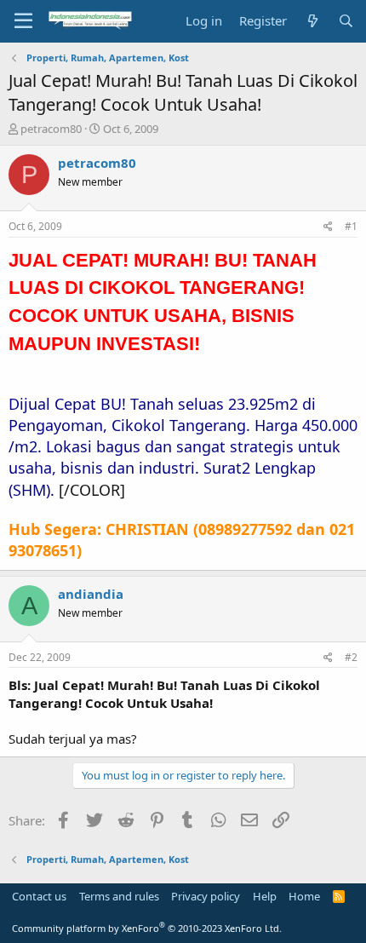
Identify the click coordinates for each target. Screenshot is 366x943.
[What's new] (312, 21)
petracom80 (51, 128)
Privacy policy (205, 896)
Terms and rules (119, 896)
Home (304, 896)
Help (265, 896)
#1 (351, 226)
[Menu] (23, 21)
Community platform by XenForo (147, 928)
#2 (351, 657)
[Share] (328, 227)
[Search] (346, 21)
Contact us (39, 896)
